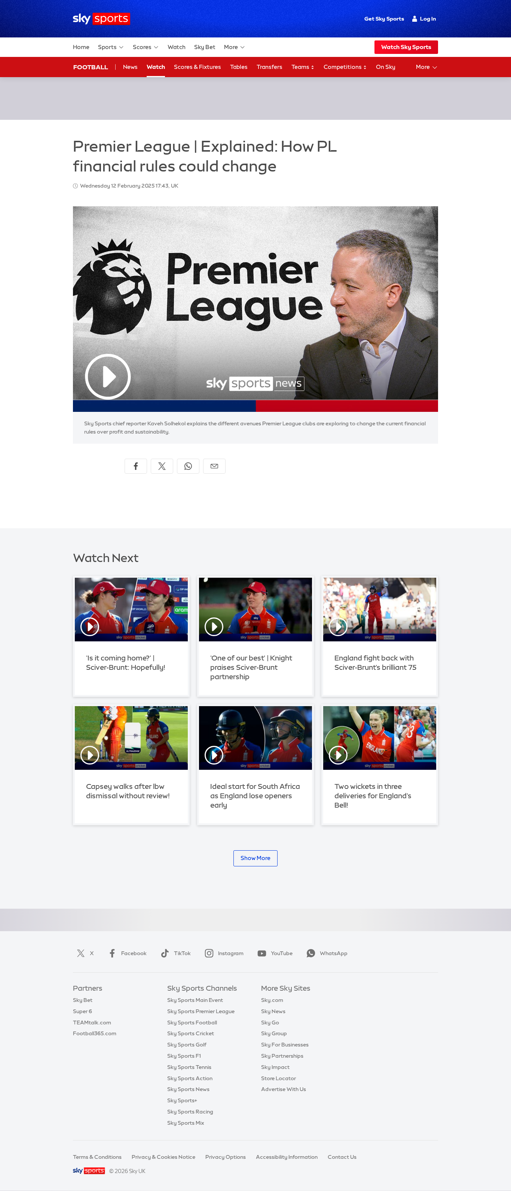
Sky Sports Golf (186, 1044)
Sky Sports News (188, 1089)
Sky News (273, 1011)
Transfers (269, 67)
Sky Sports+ (182, 1100)
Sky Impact (275, 1067)
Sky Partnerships (282, 1055)
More (231, 47)
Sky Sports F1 (184, 1055)
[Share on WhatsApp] (188, 466)
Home (81, 47)
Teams (300, 67)
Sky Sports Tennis (189, 1067)
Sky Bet (204, 47)
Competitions (343, 67)
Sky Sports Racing (190, 1111)
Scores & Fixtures (197, 67)
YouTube (282, 953)
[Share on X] (162, 466)
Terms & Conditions (97, 1157)
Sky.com (272, 1000)
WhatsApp (334, 953)
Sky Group (274, 1033)
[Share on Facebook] (136, 466)
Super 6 (82, 1011)
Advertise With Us (283, 1089)
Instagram (231, 953)
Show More (255, 858)
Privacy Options (225, 1157)
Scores (142, 47)
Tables (239, 67)
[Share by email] (214, 466)
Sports (107, 47)
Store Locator (278, 1078)
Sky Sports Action (189, 1078)
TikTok (182, 953)
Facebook (134, 953)
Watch (177, 47)
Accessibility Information (287, 1157)
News (130, 67)
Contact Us (342, 1157)
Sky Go (270, 1022)
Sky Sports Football (192, 1022)
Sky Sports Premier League (201, 1011)
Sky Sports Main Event (195, 1000)
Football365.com (94, 1033)
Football (90, 67)
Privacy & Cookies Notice (163, 1157)
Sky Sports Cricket (190, 1033)
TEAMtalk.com (92, 1022)
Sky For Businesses (285, 1044)
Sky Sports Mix (185, 1122)
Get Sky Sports (384, 18)
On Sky (385, 67)
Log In (428, 18)
